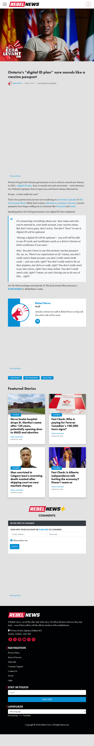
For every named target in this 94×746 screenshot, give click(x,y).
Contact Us (12, 671)
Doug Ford (47, 378)
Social (10, 675)
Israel (72, 206)
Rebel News (17, 83)
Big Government (31, 378)
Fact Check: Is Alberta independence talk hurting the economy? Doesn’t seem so (65, 477)
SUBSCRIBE (44, 529)
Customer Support (15, 666)
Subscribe (12, 661)
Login (10, 680)
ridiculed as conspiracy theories (61, 203)
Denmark (60, 206)
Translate (26, 715)
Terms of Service (15, 657)
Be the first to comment (47, 83)
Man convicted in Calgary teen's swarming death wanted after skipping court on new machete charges (26, 479)
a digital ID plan (24, 185)
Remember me (20, 540)
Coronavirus (15, 378)
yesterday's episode (66, 199)
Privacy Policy (14, 652)
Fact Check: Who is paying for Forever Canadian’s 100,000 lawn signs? (64, 424)
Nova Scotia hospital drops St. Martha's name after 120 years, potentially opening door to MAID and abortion (26, 425)
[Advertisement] (47, 157)
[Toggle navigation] (5, 4)
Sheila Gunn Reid (17, 437)
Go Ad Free (16, 176)
